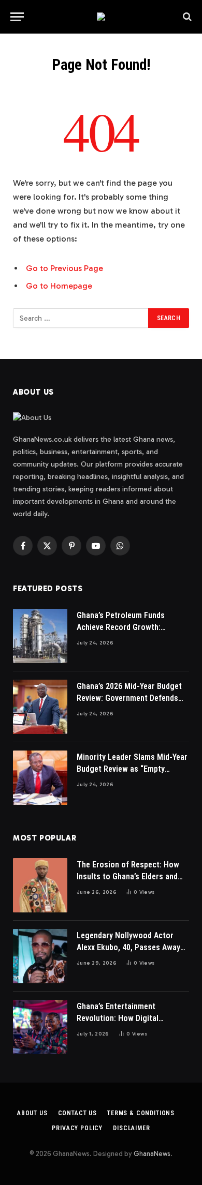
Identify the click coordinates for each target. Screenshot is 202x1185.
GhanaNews (152, 1154)
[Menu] (17, 16)
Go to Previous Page (64, 268)
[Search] (186, 16)
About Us (32, 1113)
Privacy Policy (77, 1128)
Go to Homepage (59, 286)
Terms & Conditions (141, 1113)
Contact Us (77, 1113)
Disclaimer (131, 1128)
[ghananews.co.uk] (101, 16)
